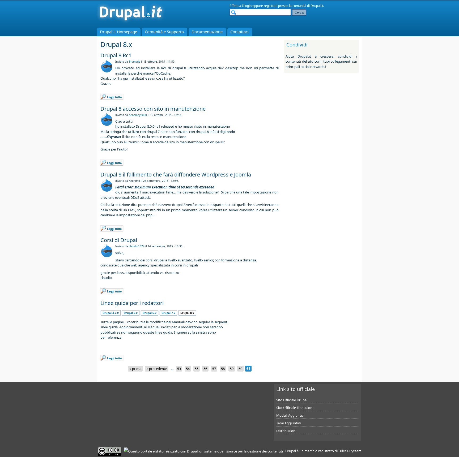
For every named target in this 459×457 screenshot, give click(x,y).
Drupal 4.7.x (111, 313)
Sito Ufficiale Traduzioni (294, 407)
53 (179, 368)
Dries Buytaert (349, 451)
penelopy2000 (138, 115)
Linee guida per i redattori (132, 303)
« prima (135, 368)
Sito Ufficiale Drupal (291, 400)
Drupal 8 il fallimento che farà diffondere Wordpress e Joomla (175, 174)
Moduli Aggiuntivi (290, 415)
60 (240, 368)
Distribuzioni (286, 430)
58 (223, 368)
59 (231, 368)
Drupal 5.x (131, 313)
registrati (270, 5)
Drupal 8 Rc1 (115, 55)
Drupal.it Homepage (118, 31)
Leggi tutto (114, 97)
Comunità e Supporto (164, 31)
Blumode (134, 61)
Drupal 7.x (168, 313)
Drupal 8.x (187, 313)
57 (214, 368)
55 (196, 368)
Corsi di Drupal (118, 240)
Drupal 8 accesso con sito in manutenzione (153, 108)
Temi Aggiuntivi (288, 423)
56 (205, 368)
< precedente (156, 368)
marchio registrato (319, 451)
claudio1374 (136, 246)
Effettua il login (241, 5)
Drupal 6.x (149, 313)
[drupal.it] (131, 22)
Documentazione (207, 31)
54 (188, 368)
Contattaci (239, 31)
